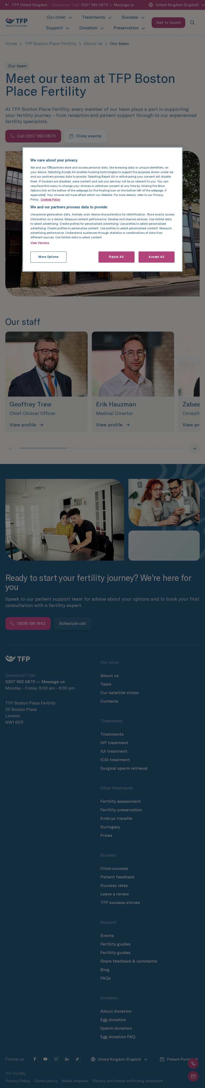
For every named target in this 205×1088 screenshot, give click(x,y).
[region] (102, 209)
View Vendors (39, 243)
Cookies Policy (50, 199)
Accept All (156, 257)
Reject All (116, 257)
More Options (48, 257)
